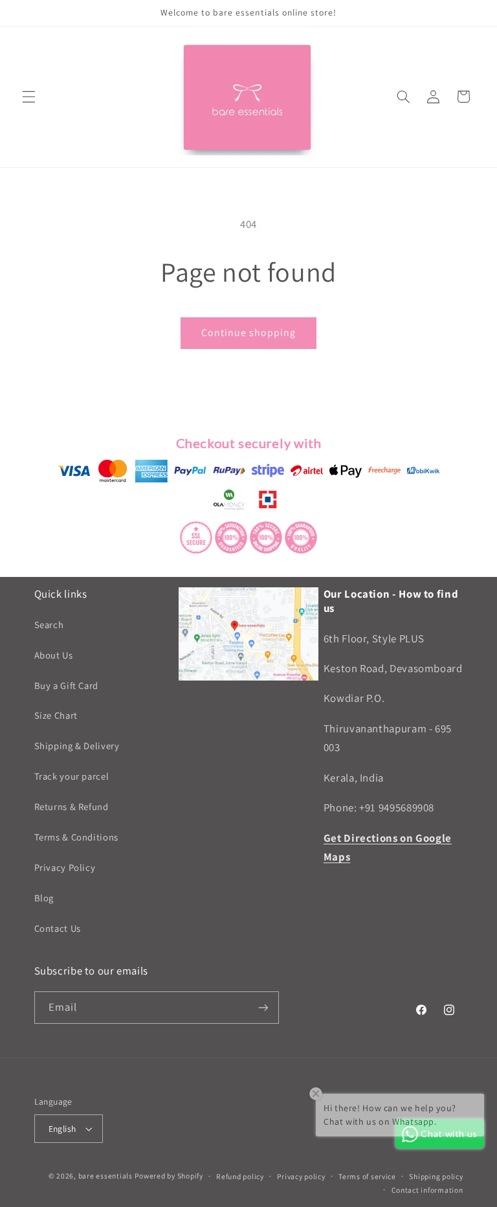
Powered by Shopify (169, 1175)
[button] (28, 96)
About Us (53, 655)
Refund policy (240, 1176)
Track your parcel (71, 776)
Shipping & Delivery (77, 745)
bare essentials (105, 1175)
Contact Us (57, 928)
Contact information (427, 1190)
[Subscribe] (263, 1007)
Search (49, 624)
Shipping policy (436, 1176)
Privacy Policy (65, 867)
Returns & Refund (71, 806)
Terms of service (367, 1176)
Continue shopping (248, 332)
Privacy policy (301, 1176)
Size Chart (56, 715)
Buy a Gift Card (66, 685)
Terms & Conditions (76, 837)
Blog (44, 898)
